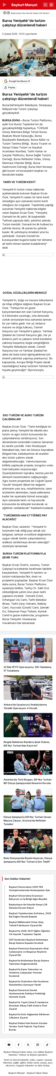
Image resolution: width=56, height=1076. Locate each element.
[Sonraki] (8, 13)
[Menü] (4, 4)
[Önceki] (5, 13)
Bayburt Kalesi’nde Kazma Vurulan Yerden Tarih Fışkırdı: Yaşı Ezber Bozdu (28, 1026)
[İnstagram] (37, 1044)
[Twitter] (28, 1044)
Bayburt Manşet (24, 5)
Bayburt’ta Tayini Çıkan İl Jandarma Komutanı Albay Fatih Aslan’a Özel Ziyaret (28, 1005)
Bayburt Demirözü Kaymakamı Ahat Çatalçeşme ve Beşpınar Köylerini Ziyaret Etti (29, 951)
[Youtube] (9, 1044)
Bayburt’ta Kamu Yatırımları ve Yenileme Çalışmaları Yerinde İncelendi (25, 972)
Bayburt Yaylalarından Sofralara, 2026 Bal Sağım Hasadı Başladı (30, 915)
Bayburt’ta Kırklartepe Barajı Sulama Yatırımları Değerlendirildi (29, 962)
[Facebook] (18, 1044)
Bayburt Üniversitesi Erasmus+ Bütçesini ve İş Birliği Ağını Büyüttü (28, 897)
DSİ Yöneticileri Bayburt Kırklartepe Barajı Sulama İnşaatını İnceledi (28, 941)
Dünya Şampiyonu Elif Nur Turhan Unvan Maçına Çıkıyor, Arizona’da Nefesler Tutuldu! (27, 820)
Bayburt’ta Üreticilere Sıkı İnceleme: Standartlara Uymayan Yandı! (29, 983)
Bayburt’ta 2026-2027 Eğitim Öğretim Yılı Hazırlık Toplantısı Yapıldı (29, 933)
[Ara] (45, 4)
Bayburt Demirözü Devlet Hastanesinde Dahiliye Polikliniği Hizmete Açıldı (27, 993)
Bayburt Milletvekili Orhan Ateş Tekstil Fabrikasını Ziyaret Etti (26, 924)
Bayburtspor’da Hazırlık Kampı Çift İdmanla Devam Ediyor (28, 906)
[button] (51, 4)
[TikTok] (47, 1044)
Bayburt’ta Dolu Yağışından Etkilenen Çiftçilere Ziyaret (29, 1016)
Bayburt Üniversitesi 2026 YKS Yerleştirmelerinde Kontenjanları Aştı (29, 889)
